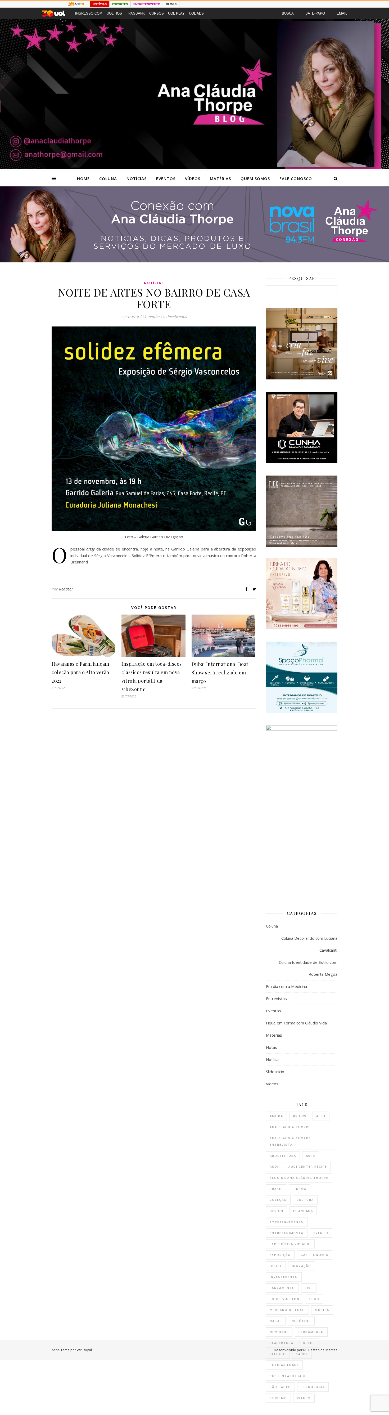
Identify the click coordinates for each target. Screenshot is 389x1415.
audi (274, 1166)
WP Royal (84, 1349)
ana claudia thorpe (290, 1127)
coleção (278, 1200)
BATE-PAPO (315, 13)
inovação (301, 1266)
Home (83, 178)
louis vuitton (285, 1299)
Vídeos (192, 178)
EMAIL (342, 13)
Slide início (275, 1071)
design (276, 1211)
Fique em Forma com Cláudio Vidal (297, 1023)
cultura (305, 1200)
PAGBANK (136, 13)
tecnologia (313, 1387)
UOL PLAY (176, 13)
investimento (284, 1277)
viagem (304, 1398)
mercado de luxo (287, 1310)
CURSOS (156, 13)
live (309, 1288)
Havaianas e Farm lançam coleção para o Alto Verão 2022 (80, 672)
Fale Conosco (295, 178)
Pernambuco (311, 1332)
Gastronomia (314, 1255)
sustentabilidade (288, 1376)
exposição (280, 1255)
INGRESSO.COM (88, 13)
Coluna (108, 178)
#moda (276, 1116)
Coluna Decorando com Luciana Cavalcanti (309, 944)
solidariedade (284, 1365)
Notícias (136, 178)
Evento (321, 1233)
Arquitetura (283, 1156)
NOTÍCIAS (100, 4)
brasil (276, 1189)
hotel (276, 1266)
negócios (301, 1321)
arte (310, 1156)
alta (321, 1116)
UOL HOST (115, 13)
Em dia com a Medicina (286, 986)
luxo (314, 1299)
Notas (271, 1047)
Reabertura (281, 1343)
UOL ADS (196, 13)
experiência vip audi (290, 1244)
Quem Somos (255, 178)
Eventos (165, 178)
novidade (279, 1332)
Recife (309, 1343)
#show (299, 1116)
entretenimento (287, 1233)
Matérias (220, 178)
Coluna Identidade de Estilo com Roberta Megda (308, 968)
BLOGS (171, 4)
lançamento (282, 1288)
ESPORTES (120, 4)
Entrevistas (276, 998)
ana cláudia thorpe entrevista (290, 1141)
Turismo (278, 1398)
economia (303, 1211)
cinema (299, 1189)
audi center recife (307, 1166)
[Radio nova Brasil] (194, 260)
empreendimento (287, 1222)
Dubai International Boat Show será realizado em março (220, 672)
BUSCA (288, 13)
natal (276, 1321)
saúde (302, 1354)
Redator (66, 589)
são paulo (280, 1387)
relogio (278, 1354)
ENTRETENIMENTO (146, 4)
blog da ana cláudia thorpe (299, 1178)
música (322, 1310)
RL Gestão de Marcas (320, 1349)
